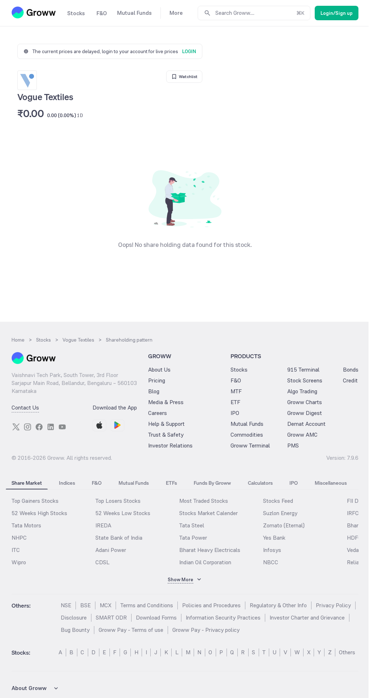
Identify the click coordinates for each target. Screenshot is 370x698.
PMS (293, 445)
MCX (105, 605)
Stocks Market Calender (208, 513)
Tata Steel (191, 525)
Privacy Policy (333, 605)
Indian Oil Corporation (205, 562)
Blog (153, 391)
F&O (236, 380)
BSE (85, 605)
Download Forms (156, 617)
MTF (236, 391)
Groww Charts (304, 402)
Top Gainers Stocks (35, 501)
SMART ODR (111, 617)
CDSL (102, 562)
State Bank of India (118, 537)
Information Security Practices (223, 617)
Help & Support (166, 424)
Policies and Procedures (211, 605)
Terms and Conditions (146, 605)
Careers (157, 413)
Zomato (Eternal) (284, 525)
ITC (16, 550)
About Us (159, 369)
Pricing (156, 380)
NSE (66, 605)
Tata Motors (26, 525)
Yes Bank (274, 537)
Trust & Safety (166, 434)
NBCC (270, 562)
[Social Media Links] (16, 427)
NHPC (19, 537)
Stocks (239, 369)
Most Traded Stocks (203, 501)
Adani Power (110, 550)
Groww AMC (302, 434)
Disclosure (74, 617)
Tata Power (193, 537)
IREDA (103, 525)
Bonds (350, 369)
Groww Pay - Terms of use (131, 630)
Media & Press (166, 402)
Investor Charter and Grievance (307, 617)
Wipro (19, 562)
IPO (235, 413)
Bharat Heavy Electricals (209, 550)
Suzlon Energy (280, 513)
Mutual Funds (247, 424)
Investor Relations (170, 445)
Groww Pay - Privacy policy (206, 630)
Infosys (272, 550)
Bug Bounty (75, 630)
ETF (235, 402)
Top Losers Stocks (118, 501)
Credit (350, 380)
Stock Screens (304, 380)
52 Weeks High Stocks (39, 513)
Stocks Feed (278, 501)
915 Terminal (303, 369)
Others (347, 652)
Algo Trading (302, 391)
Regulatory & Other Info (278, 605)
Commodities (247, 434)
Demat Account (306, 424)
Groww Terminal (250, 445)
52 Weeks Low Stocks (122, 513)
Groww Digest (304, 413)
